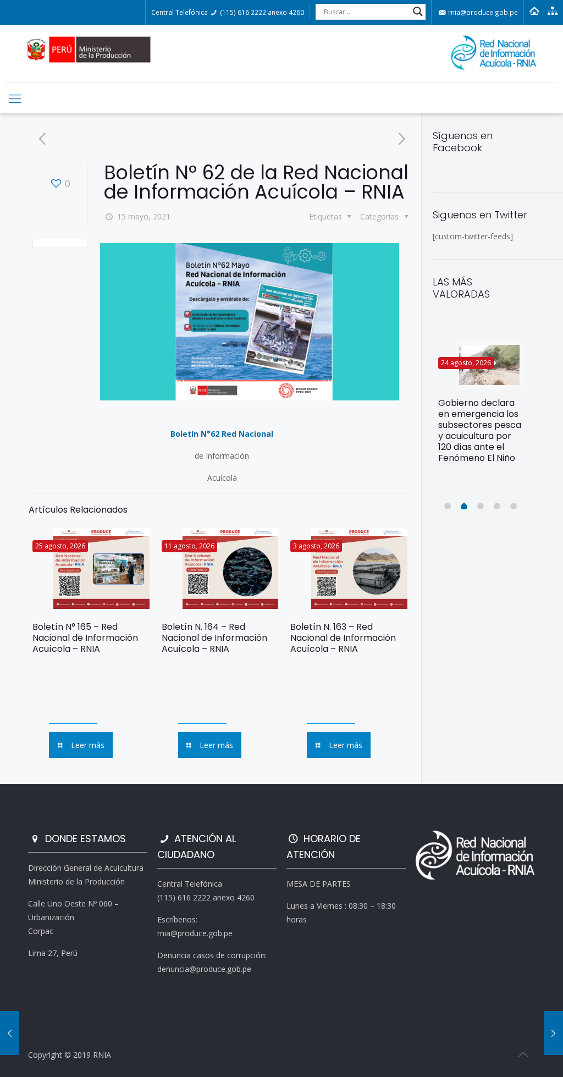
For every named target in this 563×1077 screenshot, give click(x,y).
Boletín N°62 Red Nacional (221, 433)
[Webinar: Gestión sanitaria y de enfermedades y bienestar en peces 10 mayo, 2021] (9, 1033)
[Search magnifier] (418, 11)
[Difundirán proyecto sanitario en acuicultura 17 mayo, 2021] (553, 1033)
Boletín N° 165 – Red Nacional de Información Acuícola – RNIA (85, 637)
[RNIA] (281, 53)
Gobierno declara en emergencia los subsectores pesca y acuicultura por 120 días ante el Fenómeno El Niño (479, 430)
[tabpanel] (481, 406)
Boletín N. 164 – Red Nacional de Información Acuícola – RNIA (214, 637)
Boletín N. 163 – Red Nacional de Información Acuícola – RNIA (343, 637)
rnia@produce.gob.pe (482, 12)
